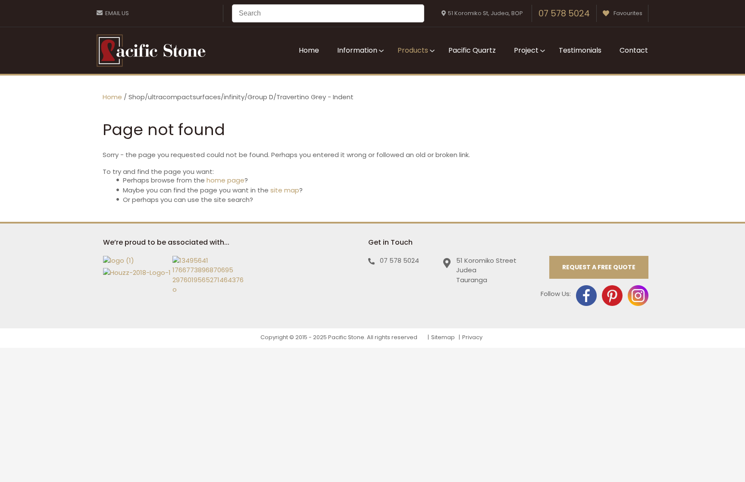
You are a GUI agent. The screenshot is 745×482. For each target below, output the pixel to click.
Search (414, 13)
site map (284, 190)
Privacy (472, 337)
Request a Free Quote (598, 267)
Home (309, 50)
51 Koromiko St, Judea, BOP (485, 13)
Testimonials (580, 50)
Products (413, 50)
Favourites (628, 13)
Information (357, 50)
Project (526, 50)
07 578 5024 (564, 13)
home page (225, 180)
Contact (634, 50)
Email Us (117, 13)
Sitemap (443, 337)
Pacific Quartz (472, 50)
